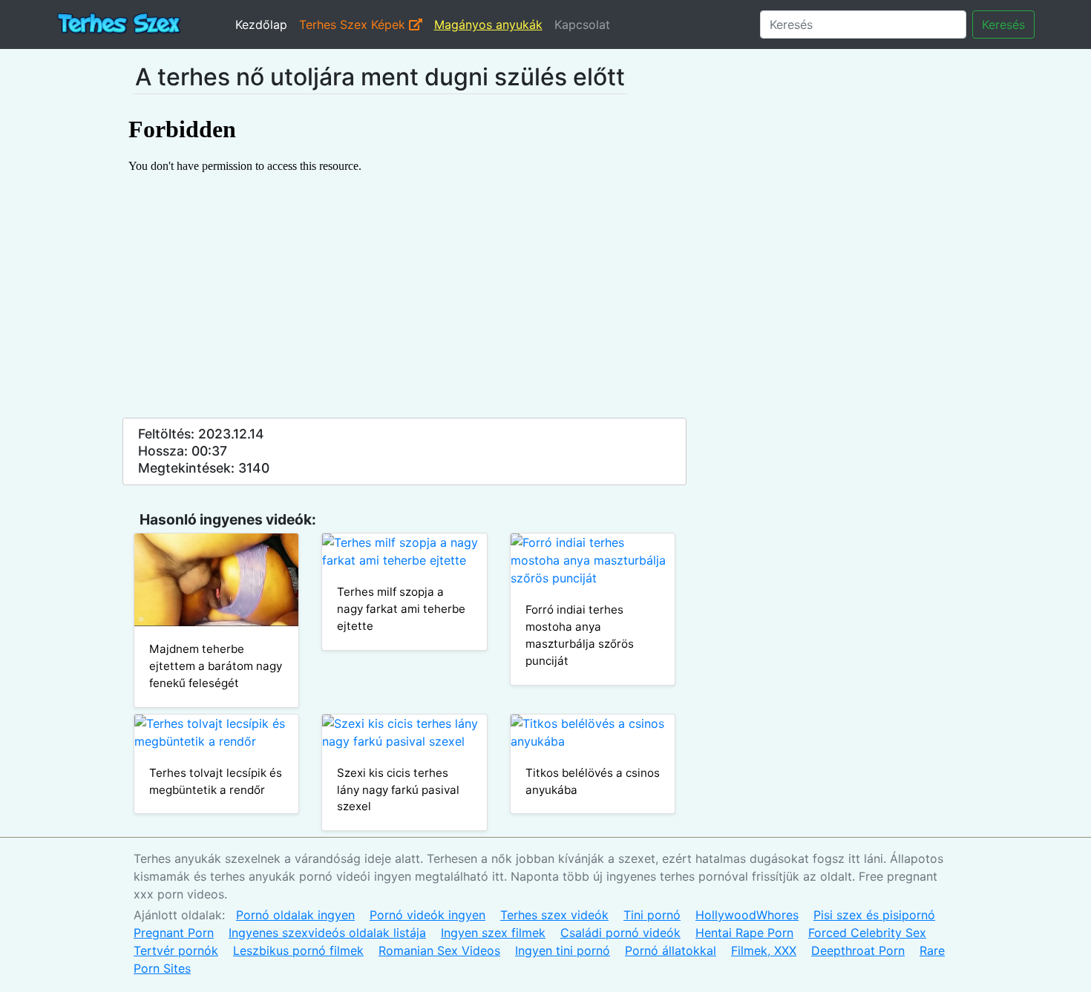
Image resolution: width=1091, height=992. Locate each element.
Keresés (1003, 24)
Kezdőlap (261, 24)
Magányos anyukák (488, 24)
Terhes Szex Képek (354, 24)
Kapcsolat (582, 24)
